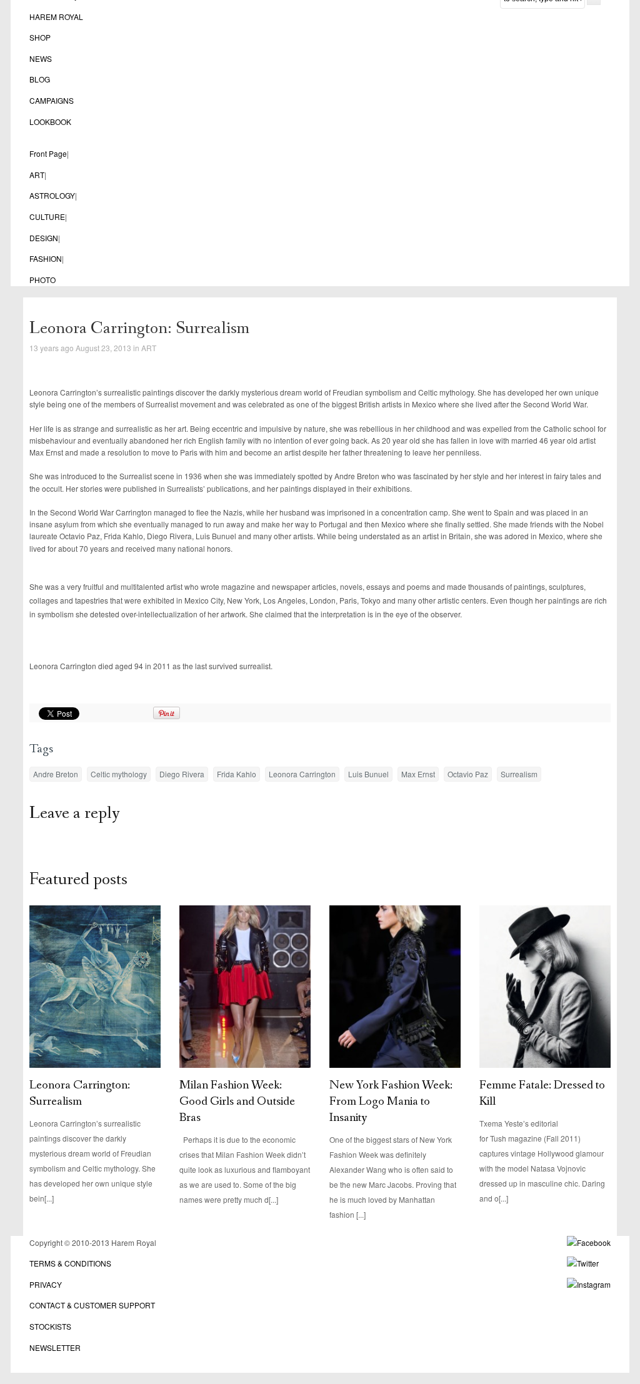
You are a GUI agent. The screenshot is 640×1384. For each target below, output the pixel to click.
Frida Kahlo (236, 774)
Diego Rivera (181, 774)
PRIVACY (45, 1284)
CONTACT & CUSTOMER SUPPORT (92, 1305)
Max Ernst (418, 774)
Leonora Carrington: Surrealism (79, 1093)
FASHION (45, 258)
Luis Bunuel (368, 774)
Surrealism (519, 774)
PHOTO (42, 279)
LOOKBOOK (50, 121)
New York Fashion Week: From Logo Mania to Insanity (390, 1101)
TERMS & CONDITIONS (70, 1263)
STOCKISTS (50, 1326)
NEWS (40, 58)
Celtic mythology (119, 774)
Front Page (48, 153)
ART (36, 174)
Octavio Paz (468, 774)
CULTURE (47, 216)
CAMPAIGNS (51, 100)
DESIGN (43, 237)
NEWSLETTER (55, 1347)
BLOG (39, 79)
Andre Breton (55, 774)
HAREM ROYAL (56, 16)
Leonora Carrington (302, 774)
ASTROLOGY (52, 195)
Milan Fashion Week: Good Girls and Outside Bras (237, 1101)
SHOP (40, 37)
